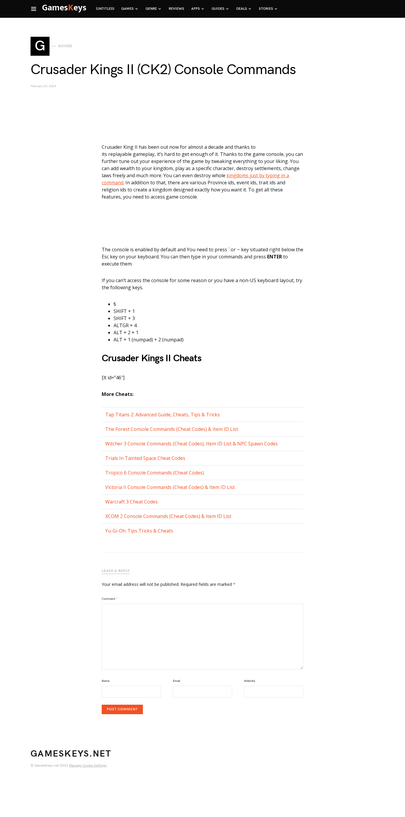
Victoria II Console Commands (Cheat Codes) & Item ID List (170, 487)
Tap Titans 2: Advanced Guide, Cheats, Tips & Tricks (162, 414)
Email (176, 681)
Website (249, 681)
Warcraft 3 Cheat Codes (131, 501)
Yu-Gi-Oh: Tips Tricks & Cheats (139, 530)
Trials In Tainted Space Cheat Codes (145, 458)
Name (105, 681)
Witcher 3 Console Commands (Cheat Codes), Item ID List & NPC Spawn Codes (191, 443)
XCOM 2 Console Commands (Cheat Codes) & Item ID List (168, 516)
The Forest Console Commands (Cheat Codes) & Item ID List (171, 429)
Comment (110, 599)
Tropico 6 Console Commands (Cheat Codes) (154, 472)
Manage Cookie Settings (87, 765)
